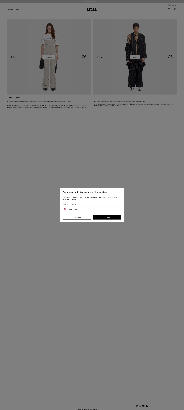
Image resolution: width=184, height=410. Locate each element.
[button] (92, 209)
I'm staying (77, 217)
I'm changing (107, 217)
